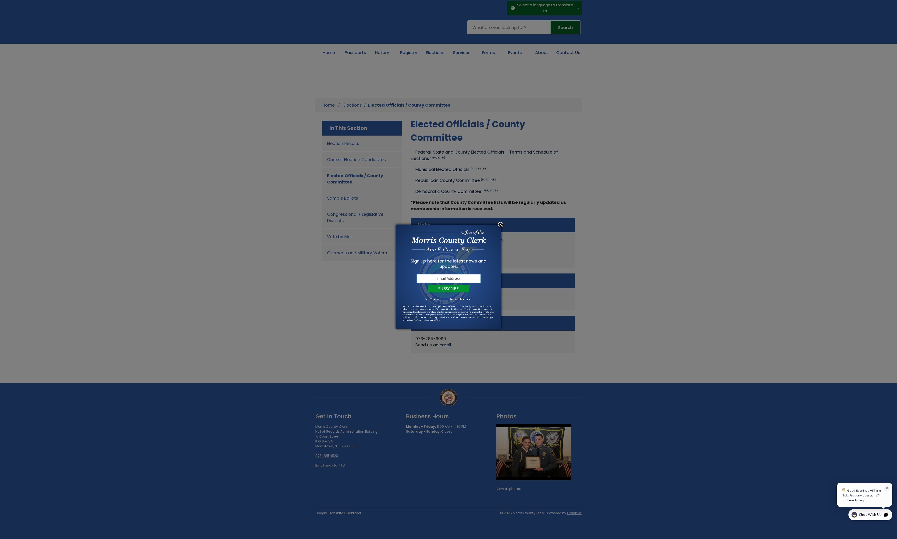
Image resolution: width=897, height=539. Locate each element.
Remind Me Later (460, 299)
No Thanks (432, 299)
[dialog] (448, 277)
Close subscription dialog (500, 225)
